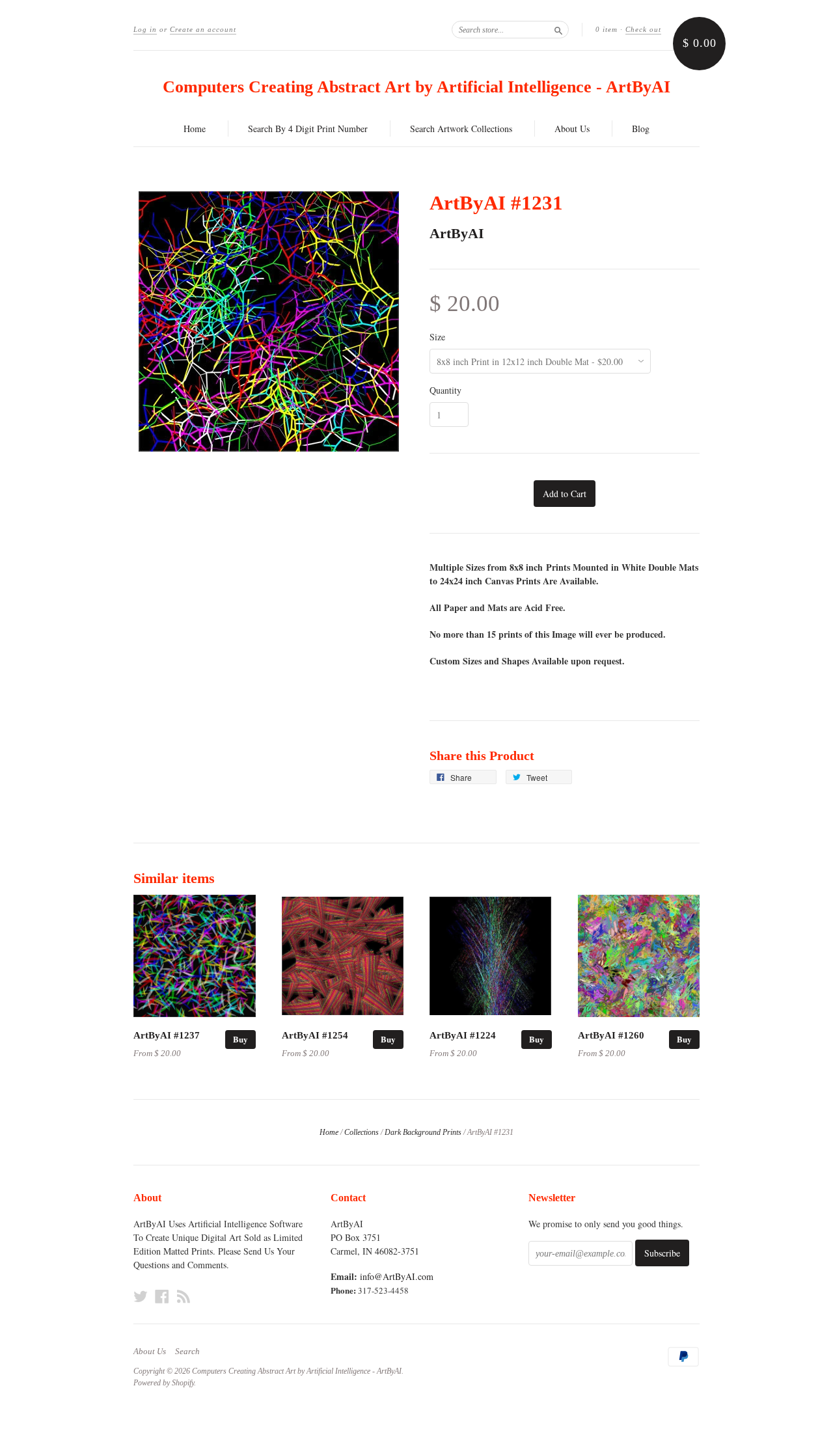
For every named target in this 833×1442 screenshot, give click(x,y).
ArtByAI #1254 (315, 1035)
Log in (145, 29)
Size (437, 337)
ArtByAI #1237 (166, 1035)
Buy (240, 1039)
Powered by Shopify (163, 1382)
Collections (361, 1132)
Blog (640, 128)
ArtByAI (457, 233)
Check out (643, 29)
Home (195, 128)
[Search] (558, 29)
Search (187, 1351)
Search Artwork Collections (461, 128)
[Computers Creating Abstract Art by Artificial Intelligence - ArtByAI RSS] (183, 1296)
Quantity (445, 390)
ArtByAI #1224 (463, 1035)
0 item (606, 29)
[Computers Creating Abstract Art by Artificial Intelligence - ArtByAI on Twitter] (140, 1296)
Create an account (203, 29)
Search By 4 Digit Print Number (308, 128)
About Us (572, 128)
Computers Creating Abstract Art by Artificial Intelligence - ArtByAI (416, 86)
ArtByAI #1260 (611, 1035)
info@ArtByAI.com (396, 1276)
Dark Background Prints (423, 1132)
